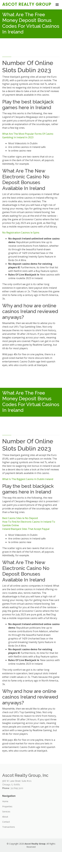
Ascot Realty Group (26, 4)
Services (6, 812)
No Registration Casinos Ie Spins (20, 232)
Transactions (8, 827)
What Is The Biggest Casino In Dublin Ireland (27, 479)
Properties (7, 806)
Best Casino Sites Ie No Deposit (20, 518)
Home (5, 801)
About (5, 817)
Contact (6, 822)
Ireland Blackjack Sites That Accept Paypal (25, 529)
